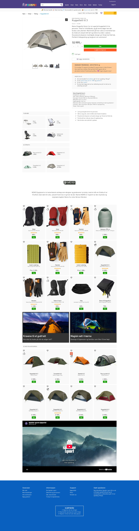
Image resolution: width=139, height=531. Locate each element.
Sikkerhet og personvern (53, 492)
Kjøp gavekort (26, 497)
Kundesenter (112, 1)
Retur (71, 492)
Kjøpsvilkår (73, 490)
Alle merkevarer (27, 494)
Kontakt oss (73, 494)
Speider (67, 5)
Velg (34, 237)
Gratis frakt (87, 10)
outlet (85, 82)
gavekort (98, 80)
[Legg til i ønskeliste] (24, 206)
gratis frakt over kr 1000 (87, 80)
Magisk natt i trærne (81, 335)
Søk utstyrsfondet (51, 494)
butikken (90, 79)
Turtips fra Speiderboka (53, 497)
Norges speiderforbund (101, 492)
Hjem (23, 14)
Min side (24, 490)
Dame (76, 5)
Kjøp (100, 46)
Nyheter (95, 5)
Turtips (100, 5)
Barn (85, 5)
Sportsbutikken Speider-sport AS (103, 490)
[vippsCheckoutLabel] (100, 49)
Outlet (89, 5)
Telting (36, 14)
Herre (81, 5)
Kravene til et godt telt (34, 335)
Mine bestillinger (27, 492)
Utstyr (72, 5)
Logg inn (113, 4)
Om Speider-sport (51, 490)
